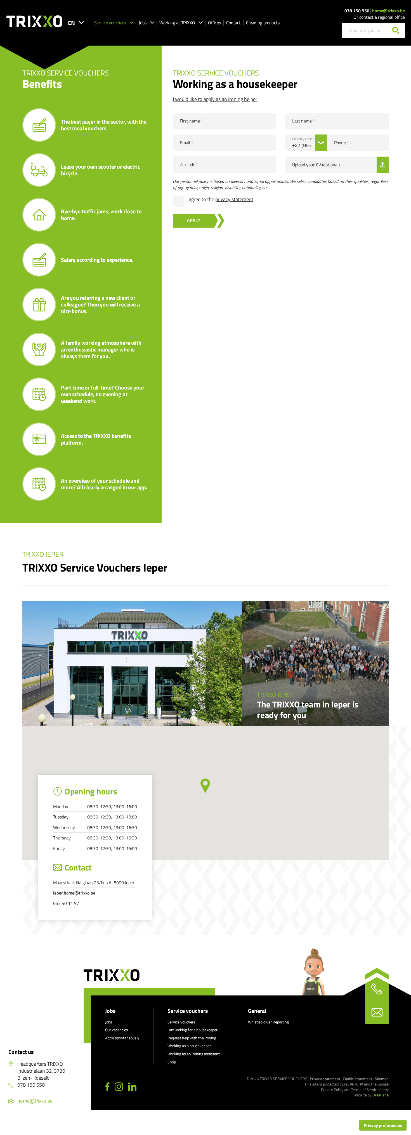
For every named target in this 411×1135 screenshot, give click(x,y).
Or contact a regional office (379, 17)
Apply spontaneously (122, 1038)
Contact (233, 23)
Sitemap (382, 1079)
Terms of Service (365, 1089)
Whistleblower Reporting (268, 1022)
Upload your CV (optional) (316, 164)
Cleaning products (262, 23)
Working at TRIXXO (177, 23)
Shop (171, 1062)
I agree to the (219, 199)
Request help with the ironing (191, 1038)
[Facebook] (107, 1086)
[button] (205, 785)
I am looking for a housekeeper (192, 1030)
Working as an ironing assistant (193, 1054)
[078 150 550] (377, 989)
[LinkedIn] (132, 1086)
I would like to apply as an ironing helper (215, 99)
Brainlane (380, 1095)
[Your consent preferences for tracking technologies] (383, 1125)
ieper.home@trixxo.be (74, 893)
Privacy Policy (332, 1089)
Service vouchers (110, 23)
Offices (214, 23)
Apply (193, 220)
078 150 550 (356, 11)
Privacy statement (325, 1079)
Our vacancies (116, 1030)
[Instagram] (119, 1086)
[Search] (396, 30)
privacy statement (234, 199)
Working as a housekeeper (189, 1046)
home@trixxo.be (388, 11)
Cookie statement (357, 1079)
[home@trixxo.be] (377, 1012)
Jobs (142, 23)
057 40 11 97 (66, 903)
